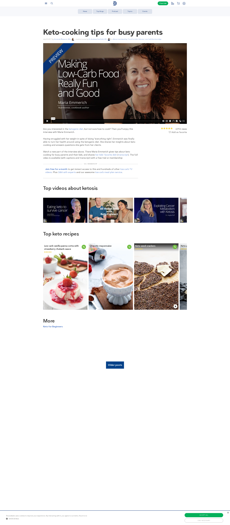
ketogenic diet (76, 129)
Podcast (115, 11)
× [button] (228, 513)
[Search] (51, 3)
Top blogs (100, 11)
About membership (120, 39)
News (85, 11)
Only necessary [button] (204, 520)
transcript (123, 154)
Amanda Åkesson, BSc (62, 39)
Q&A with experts (67, 172)
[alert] (115, 517)
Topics (130, 11)
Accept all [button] (204, 515)
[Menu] (46, 3)
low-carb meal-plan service (108, 172)
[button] (46, 518)
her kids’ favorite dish (106, 154)
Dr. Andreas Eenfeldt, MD (98, 39)
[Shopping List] (178, 3)
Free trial (163, 3)
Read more (83, 516)
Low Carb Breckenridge (153, 39)
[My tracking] (172, 3)
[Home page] (115, 3)
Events (145, 11)
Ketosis (141, 39)
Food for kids (133, 39)
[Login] (184, 3)
